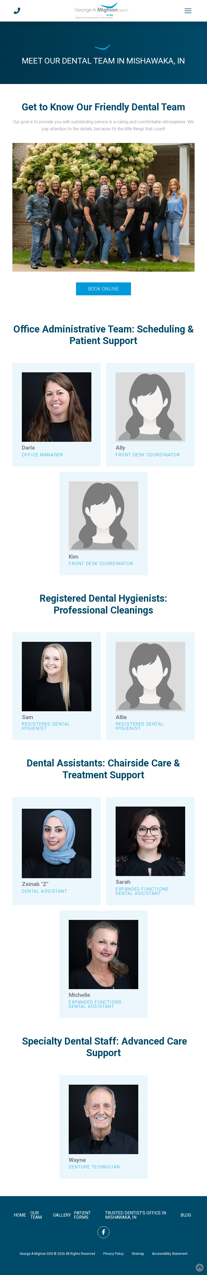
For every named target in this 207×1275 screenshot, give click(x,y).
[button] (188, 10)
